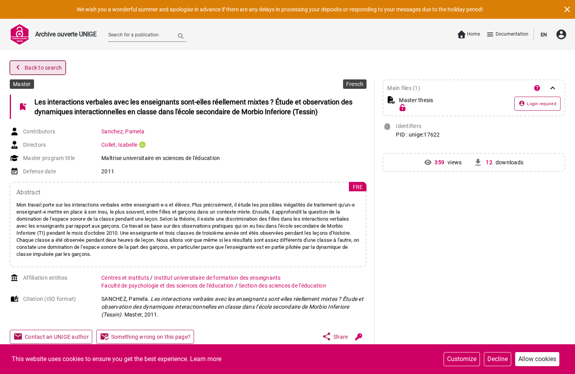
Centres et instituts (125, 278)
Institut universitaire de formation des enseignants (217, 278)
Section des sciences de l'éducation (282, 285)
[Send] (181, 35)
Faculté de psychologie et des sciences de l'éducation (168, 285)
